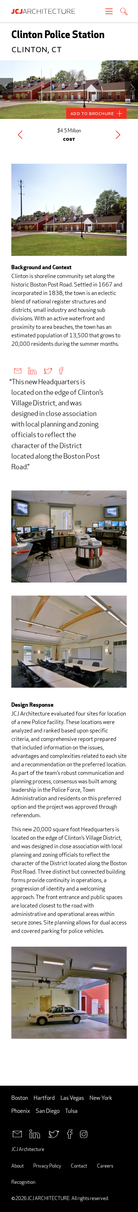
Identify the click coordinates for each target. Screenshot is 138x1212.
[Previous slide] (6, 86)
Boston (19, 1098)
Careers (105, 1165)
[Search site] (124, 12)
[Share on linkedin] (32, 370)
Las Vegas (72, 1098)
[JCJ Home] (46, 11)
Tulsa (71, 1111)
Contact (79, 1165)
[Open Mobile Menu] (109, 11)
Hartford (44, 1098)
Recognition (23, 1181)
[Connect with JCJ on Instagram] (83, 1133)
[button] (20, 135)
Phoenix (20, 1111)
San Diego (47, 1111)
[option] (69, 89)
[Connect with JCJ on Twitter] (53, 1133)
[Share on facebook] (61, 370)
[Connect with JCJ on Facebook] (70, 1133)
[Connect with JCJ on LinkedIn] (35, 1133)
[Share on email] (17, 370)
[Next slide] (131, 86)
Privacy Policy (47, 1165)
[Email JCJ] (17, 1133)
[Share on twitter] (47, 370)
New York (101, 1098)
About (17, 1165)
